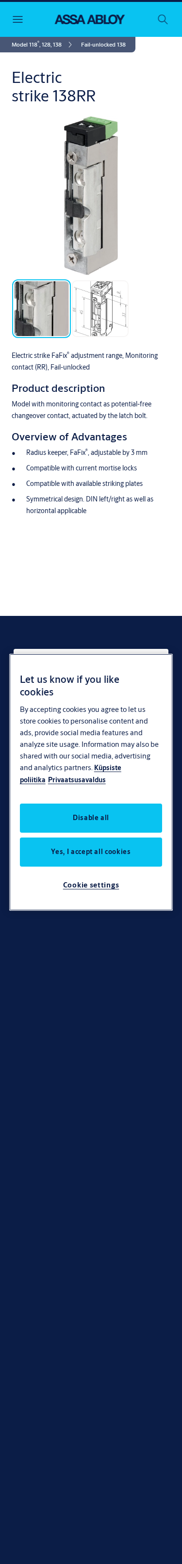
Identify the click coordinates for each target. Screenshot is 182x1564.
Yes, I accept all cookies (91, 851)
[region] (91, 781)
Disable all (91, 817)
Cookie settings (91, 884)
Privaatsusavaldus (77, 779)
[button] (103, 44)
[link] (43, 44)
